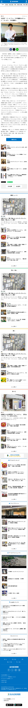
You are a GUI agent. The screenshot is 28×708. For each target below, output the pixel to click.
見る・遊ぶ (11, 4)
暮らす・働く (20, 4)
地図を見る (14, 139)
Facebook (8, 670)
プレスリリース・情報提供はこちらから (9, 676)
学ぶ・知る (25, 4)
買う (15, 4)
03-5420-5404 (9, 57)
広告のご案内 (4, 682)
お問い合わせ (4, 680)
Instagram (15, 670)
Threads (19, 670)
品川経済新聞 (14, 2)
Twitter (12, 670)
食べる (7, 4)
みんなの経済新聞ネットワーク (14, 694)
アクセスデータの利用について (7, 678)
